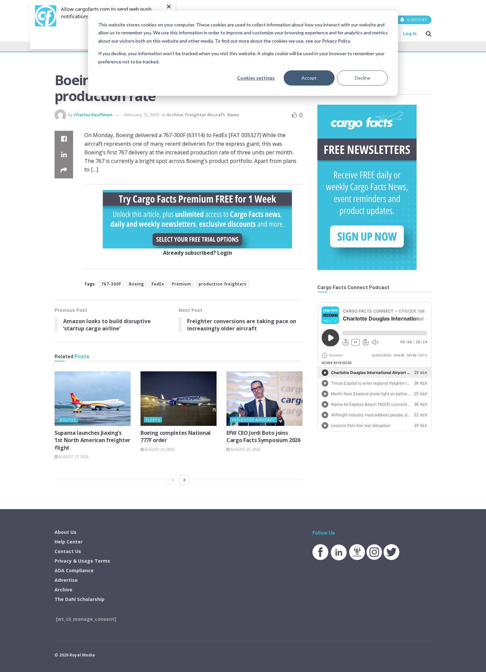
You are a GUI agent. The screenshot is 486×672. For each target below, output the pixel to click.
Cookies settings (256, 78)
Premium (181, 284)
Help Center (69, 542)
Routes (68, 419)
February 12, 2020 (141, 115)
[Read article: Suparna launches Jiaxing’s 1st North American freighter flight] (93, 398)
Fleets (153, 419)
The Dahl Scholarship (79, 599)
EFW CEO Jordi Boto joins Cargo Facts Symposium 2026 (263, 436)
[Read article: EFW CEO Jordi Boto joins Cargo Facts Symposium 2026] (264, 398)
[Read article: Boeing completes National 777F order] (179, 398)
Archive (175, 115)
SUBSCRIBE (416, 19)
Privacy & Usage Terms (82, 561)
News (233, 115)
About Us (65, 532)
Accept (309, 78)
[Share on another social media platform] (64, 170)
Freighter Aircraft (205, 115)
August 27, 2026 (73, 456)
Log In (410, 33)
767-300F (111, 284)
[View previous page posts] (173, 479)
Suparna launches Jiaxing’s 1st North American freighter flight (92, 440)
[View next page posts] (184, 479)
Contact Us (68, 551)
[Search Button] (428, 33)
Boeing (136, 284)
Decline (362, 78)
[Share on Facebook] (64, 139)
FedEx (158, 284)
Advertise (66, 580)
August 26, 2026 (158, 449)
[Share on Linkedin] (64, 155)
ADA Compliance (74, 570)
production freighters (223, 284)
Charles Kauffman (93, 115)
